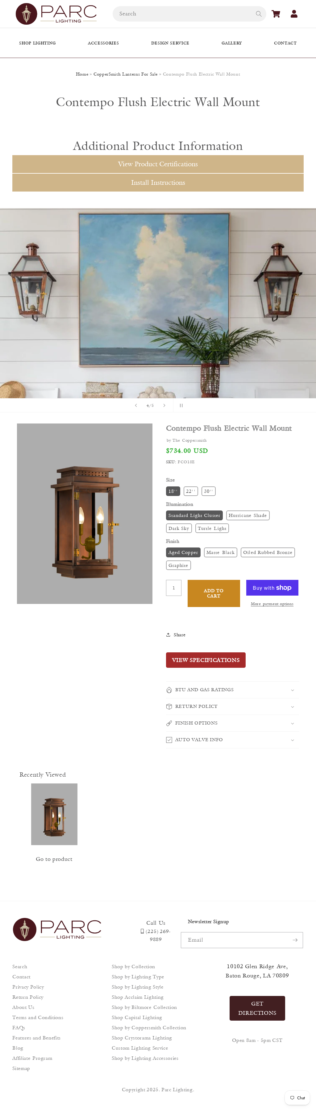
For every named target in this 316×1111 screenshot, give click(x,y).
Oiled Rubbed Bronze (268, 552)
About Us (23, 1007)
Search (19, 966)
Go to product (54, 859)
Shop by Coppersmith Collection (149, 1027)
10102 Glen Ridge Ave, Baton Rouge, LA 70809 (257, 971)
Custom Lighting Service (140, 1048)
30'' (208, 491)
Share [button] (179, 635)
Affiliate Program (32, 1058)
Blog (17, 1048)
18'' (173, 491)
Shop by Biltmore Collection (144, 1007)
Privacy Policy (28, 987)
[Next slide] (164, 405)
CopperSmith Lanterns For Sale (126, 74)
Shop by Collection (133, 966)
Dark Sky (178, 528)
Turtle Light (212, 528)
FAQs (18, 1027)
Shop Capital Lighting (137, 1017)
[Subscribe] (295, 940)
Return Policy (28, 997)
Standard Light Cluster (194, 515)
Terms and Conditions (37, 1017)
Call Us (155, 922)
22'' (190, 491)
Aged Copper (183, 552)
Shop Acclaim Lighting (138, 997)
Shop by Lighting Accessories (145, 1058)
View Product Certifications (158, 164)
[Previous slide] (136, 405)
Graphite (178, 565)
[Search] (258, 13)
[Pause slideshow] (180, 405)
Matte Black (220, 552)
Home (82, 74)
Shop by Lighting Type (138, 977)
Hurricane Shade (248, 515)
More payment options (272, 603)
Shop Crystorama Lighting (142, 1038)
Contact (21, 977)
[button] (276, 14)
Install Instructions (158, 182)
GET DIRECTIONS (257, 1008)
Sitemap (21, 1068)
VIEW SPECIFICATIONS (206, 660)
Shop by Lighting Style (138, 987)
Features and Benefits (36, 1038)
